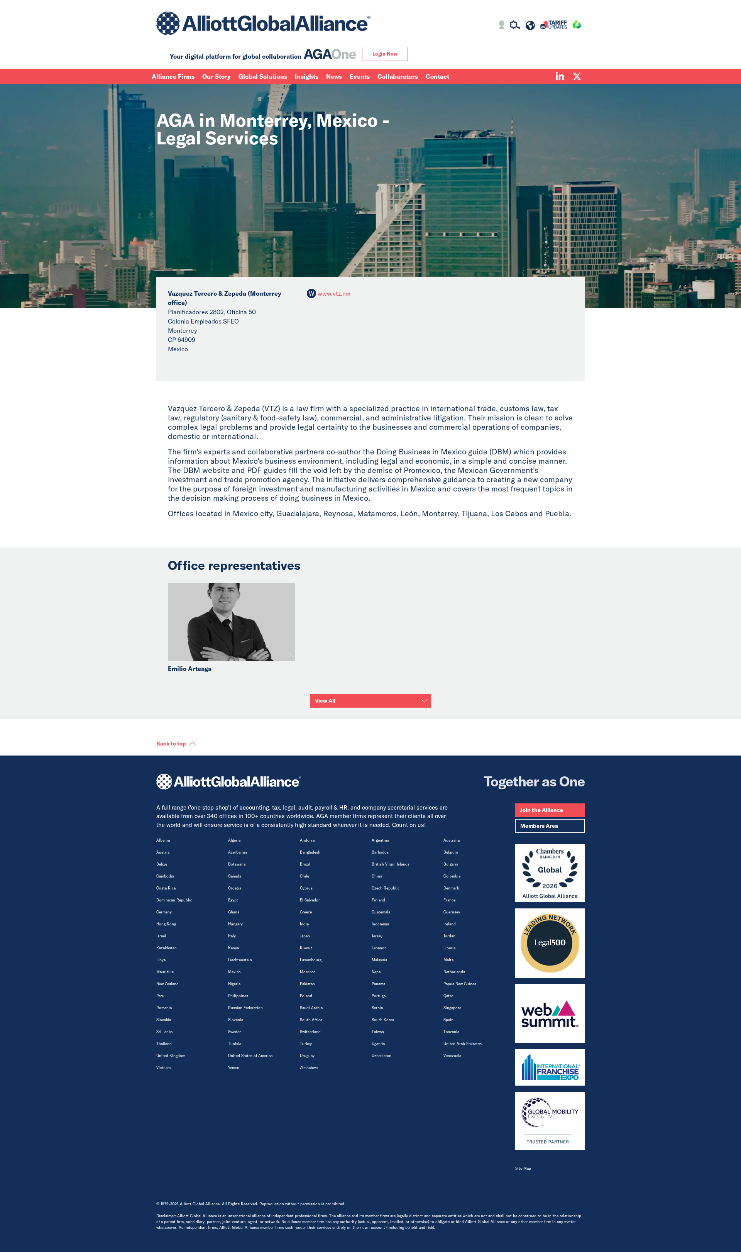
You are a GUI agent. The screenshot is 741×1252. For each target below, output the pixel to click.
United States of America (250, 1055)
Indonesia (380, 924)
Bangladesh (310, 852)
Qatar (448, 995)
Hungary (235, 924)
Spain (448, 1019)
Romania (164, 1007)
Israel (161, 936)
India (304, 924)
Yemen (233, 1067)
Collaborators (397, 76)
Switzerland (310, 1031)
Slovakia (163, 1019)
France (449, 900)
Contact (437, 76)
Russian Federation (245, 1007)
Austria (162, 852)
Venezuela (452, 1055)
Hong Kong (166, 924)
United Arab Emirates (462, 1043)
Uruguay (307, 1055)
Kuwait (306, 947)
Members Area (539, 825)
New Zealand (167, 983)
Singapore (452, 1007)
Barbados (380, 852)
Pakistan (307, 983)
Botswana (236, 864)
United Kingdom (170, 1055)
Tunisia (234, 1043)
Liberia (449, 947)
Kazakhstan (166, 947)
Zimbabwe (309, 1067)
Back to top (171, 743)
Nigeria (234, 983)
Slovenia (235, 1019)
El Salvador (310, 900)
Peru (160, 995)
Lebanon (379, 947)
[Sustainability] (576, 25)
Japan (305, 936)
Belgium (450, 852)
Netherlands (454, 971)
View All (325, 700)
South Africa (311, 1019)
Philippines (238, 995)
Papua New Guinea (459, 983)
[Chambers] (550, 873)
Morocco (308, 971)
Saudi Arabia (311, 1007)
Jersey (377, 936)
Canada (234, 876)
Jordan (449, 936)
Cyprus (306, 888)
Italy (232, 936)
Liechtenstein (240, 959)
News (334, 76)
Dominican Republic (174, 900)
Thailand (164, 1043)
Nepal (377, 971)
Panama (378, 983)
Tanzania (451, 1031)
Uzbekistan (381, 1055)
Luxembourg (310, 959)
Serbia (377, 1007)
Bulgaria (450, 864)
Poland (306, 995)
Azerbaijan (237, 852)
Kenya (233, 947)
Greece (306, 912)
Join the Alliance (541, 809)
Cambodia (165, 876)
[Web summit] (550, 1013)
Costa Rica (166, 888)
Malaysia (379, 959)
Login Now (385, 54)
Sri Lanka (164, 1031)
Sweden (235, 1031)
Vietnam (163, 1067)
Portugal (379, 995)
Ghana (233, 912)
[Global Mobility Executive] (550, 1121)
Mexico (234, 971)
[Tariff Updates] (553, 25)
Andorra (307, 840)
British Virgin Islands (390, 864)
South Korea (383, 1019)
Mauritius (165, 971)
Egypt (233, 900)
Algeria (234, 840)
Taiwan (378, 1031)
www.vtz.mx (334, 293)
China (377, 876)
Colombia (451, 876)
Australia (451, 840)
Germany (164, 912)
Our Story (216, 76)
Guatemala (381, 912)
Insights (306, 76)
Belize (161, 864)
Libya (161, 959)
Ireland (449, 924)
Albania (163, 840)
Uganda (378, 1043)
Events (360, 76)
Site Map (523, 1168)
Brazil (305, 864)
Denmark (451, 888)
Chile (304, 876)
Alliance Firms (173, 76)
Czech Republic (385, 888)
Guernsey (451, 912)
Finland (378, 900)
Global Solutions (263, 76)
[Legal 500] (550, 943)
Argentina (380, 840)
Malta (448, 959)
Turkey (306, 1043)
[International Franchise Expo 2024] (550, 1067)
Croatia (234, 888)
